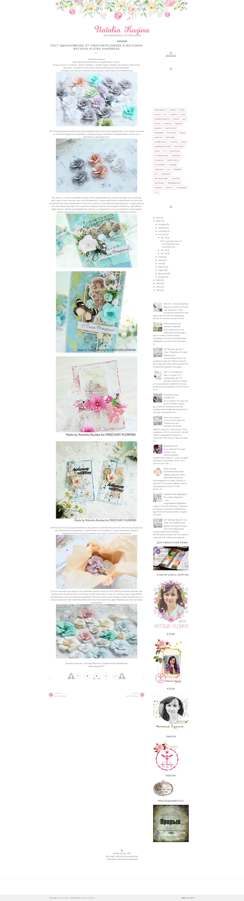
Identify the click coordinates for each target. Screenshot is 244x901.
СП (164, 151)
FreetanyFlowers (124, 70)
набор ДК (158, 137)
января (161, 277)
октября (162, 228)
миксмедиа (159, 133)
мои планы (171, 133)
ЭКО (168, 169)
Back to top (187, 898)
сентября (162, 231)
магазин (178, 124)
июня (161, 260)
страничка (159, 160)
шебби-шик (159, 169)
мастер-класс (171, 128)
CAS (156, 174)
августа (162, 234)
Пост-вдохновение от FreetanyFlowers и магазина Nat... (170, 244)
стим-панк (175, 156)
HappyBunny (159, 183)
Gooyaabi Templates (88, 898)
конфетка (168, 124)
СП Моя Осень (174, 151)
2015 (158, 280)
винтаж (176, 119)
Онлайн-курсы (160, 142)
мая (160, 263)
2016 (158, 221)
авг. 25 (164, 237)
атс (165, 114)
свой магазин (69, 200)
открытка (173, 142)
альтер (182, 110)
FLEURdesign (165, 174)
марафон (158, 128)
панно (183, 142)
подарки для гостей (162, 146)
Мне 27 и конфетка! (173, 372)
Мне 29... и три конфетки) (176, 304)
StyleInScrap (181, 188)
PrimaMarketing (174, 183)
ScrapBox (158, 188)
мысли (182, 133)
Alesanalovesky (131, 856)
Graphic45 (175, 178)
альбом (172, 110)
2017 (158, 218)
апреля (161, 267)
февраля (162, 273)
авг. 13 (164, 250)
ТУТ (103, 666)
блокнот (174, 114)
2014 (158, 283)
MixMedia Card (171, 446)
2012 (158, 290)
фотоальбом (160, 165)
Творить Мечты (173, 160)
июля (161, 257)
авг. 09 (164, 253)
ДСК (184, 119)
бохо (183, 114)
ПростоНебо (179, 146)
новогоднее (170, 137)
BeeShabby (177, 169)
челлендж (172, 165)
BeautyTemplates (63, 898)
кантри (157, 124)
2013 (158, 287)
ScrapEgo (169, 188)
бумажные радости (162, 119)
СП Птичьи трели (161, 156)
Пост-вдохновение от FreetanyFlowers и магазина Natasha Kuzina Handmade (96, 47)
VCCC (156, 192)
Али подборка (160, 110)
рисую (157, 151)
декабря (162, 224)
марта (161, 270)
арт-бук (158, 114)
